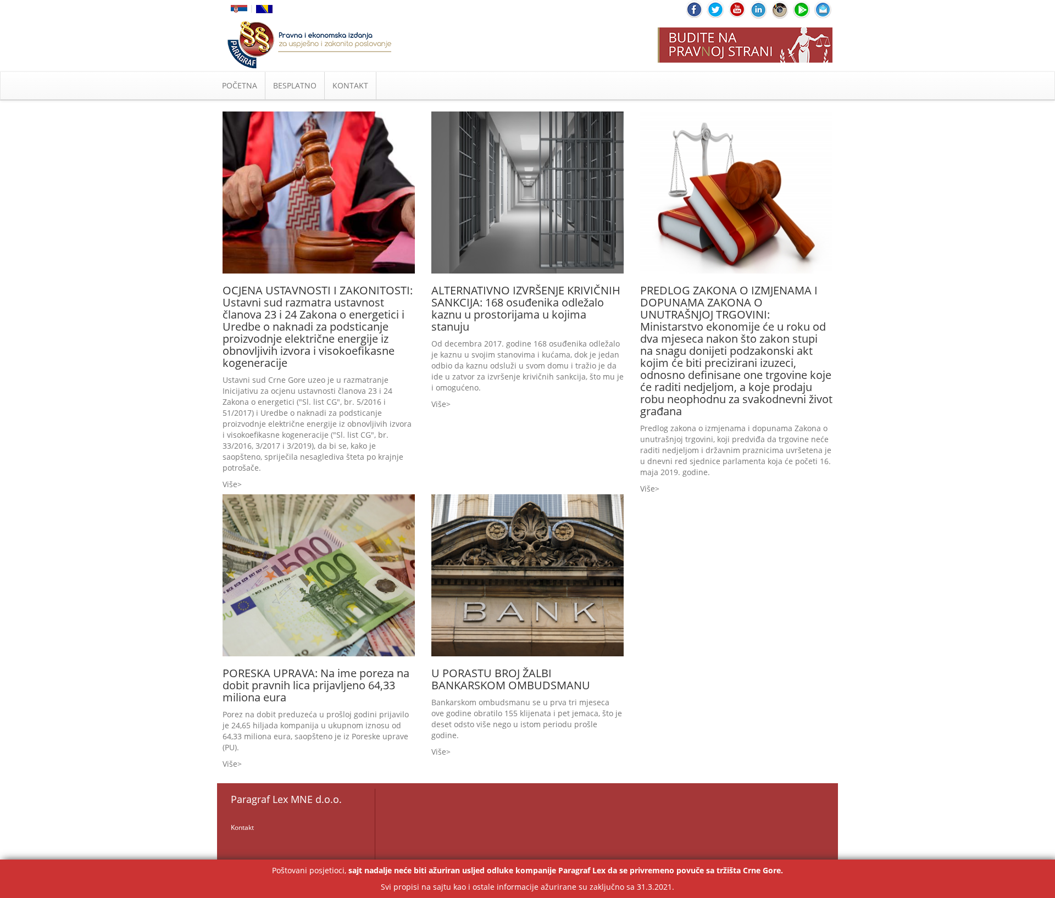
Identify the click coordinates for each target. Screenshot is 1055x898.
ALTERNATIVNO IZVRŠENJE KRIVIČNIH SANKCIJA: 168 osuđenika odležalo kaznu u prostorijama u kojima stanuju (525, 308)
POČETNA (239, 85)
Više (230, 484)
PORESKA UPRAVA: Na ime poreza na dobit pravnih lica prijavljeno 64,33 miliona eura (316, 685)
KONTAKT (350, 85)
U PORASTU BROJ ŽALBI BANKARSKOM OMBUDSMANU (510, 679)
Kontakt (242, 827)
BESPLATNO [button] (294, 85)
